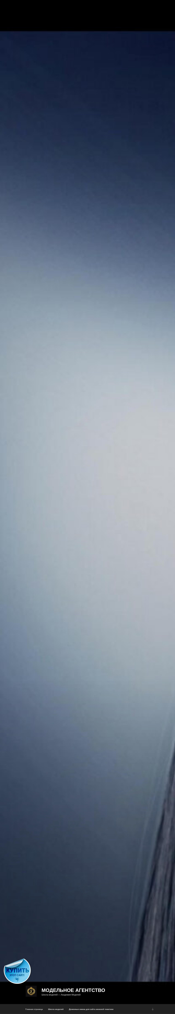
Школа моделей (56, 1009)
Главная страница (34, 1009)
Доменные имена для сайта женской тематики (91, 1009)
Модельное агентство (73, 989)
